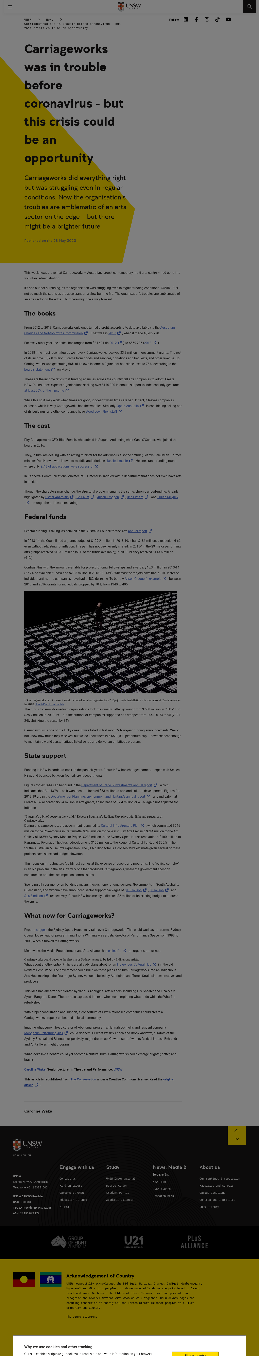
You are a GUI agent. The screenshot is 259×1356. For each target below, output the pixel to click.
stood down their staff (105, 411)
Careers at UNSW (71, 1192)
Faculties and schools (217, 1185)
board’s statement (40, 369)
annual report (141, 531)
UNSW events (162, 1189)
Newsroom (159, 1182)
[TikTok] (217, 19)
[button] (237, 1135)
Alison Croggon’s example (146, 578)
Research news (163, 1196)
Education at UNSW (73, 1200)
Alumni (64, 1207)
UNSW (28, 19)
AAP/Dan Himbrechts (49, 704)
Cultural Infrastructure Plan (123, 825)
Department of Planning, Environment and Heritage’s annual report (101, 796)
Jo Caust (86, 497)
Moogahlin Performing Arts (46, 1033)
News (49, 19)
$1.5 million (136, 890)
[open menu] (9, 6)
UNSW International (120, 1178)
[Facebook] (196, 19)
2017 (115, 333)
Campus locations (212, 1192)
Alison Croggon (111, 497)
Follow (174, 20)
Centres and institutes (217, 1200)
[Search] (249, 6)
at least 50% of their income (47, 390)
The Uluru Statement (81, 1316)
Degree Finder (116, 1185)
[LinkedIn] (185, 19)
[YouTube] (228, 19)
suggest (41, 929)
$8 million (160, 890)
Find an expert (70, 1185)
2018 (151, 343)
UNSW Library (209, 1207)
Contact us (67, 1178)
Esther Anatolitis (60, 497)
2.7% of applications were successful (70, 466)
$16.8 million (36, 896)
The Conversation (83, 1079)
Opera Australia (131, 406)
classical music (120, 460)
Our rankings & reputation (220, 1178)
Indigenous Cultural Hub (137, 964)
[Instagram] (207, 19)
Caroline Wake (35, 1069)
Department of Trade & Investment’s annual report (120, 785)
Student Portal (117, 1192)
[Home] (129, 7)
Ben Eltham (138, 497)
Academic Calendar (120, 1200)
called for (118, 950)
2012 (116, 343)
